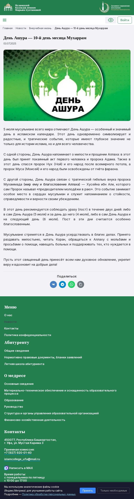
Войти (124, 20)
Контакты (11, 328)
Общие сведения (16, 350)
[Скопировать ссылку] (80, 284)
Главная (8, 28)
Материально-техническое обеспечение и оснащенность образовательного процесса (60, 392)
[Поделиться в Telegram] (62, 284)
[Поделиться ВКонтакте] (53, 284)
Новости (21, 28)
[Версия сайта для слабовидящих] (110, 20)
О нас (8, 315)
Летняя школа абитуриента (24, 364)
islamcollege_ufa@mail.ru (22, 459)
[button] (4, 20)
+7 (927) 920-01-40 (18, 452)
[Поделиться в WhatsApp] (71, 284)
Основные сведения (19, 384)
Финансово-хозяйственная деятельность (34, 420)
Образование (14, 400)
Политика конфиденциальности (27, 335)
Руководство (13, 406)
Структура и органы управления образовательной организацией (51, 413)
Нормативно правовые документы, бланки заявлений (43, 357)
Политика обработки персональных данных (49, 494)
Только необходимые (113, 490)
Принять (88, 490)
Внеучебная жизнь (40, 28)
